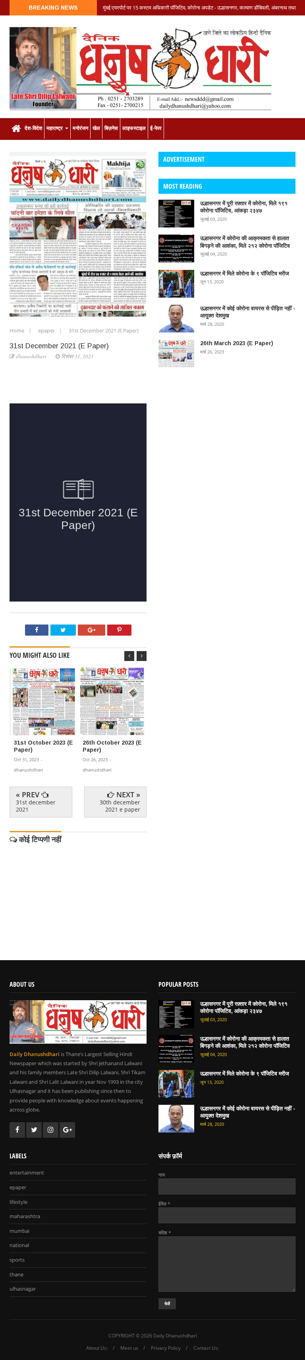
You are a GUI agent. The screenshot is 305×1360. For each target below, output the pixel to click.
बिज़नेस (111, 128)
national (19, 1245)
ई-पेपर (156, 128)
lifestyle (18, 1202)
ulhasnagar (23, 1289)
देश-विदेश (33, 128)
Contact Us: (206, 1348)
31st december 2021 (36, 805)
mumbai (19, 1231)
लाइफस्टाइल (134, 128)
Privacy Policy (166, 1348)
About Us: (97, 1348)
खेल (96, 128)
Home (17, 330)
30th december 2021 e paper (120, 805)
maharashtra (25, 1216)
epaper (47, 330)
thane (16, 1275)
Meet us (129, 1348)
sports (17, 1260)
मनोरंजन (80, 128)
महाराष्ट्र (55, 128)
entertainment (27, 1173)
